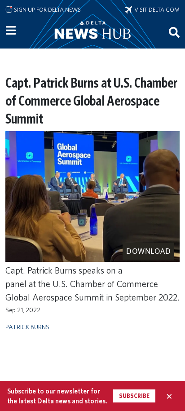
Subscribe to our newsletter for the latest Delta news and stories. (57, 396)
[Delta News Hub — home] (92, 42)
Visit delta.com (156, 9)
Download (148, 251)
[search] (174, 32)
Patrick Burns (27, 327)
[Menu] (11, 30)
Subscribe (134, 396)
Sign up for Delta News (47, 9)
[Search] (174, 32)
